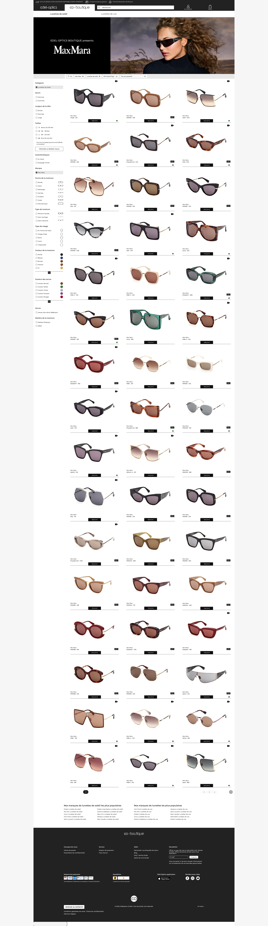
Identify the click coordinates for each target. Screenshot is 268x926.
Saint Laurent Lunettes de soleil (75, 819)
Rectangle (41, 189)
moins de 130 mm (46, 127)
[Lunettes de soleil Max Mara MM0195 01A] (206, 495)
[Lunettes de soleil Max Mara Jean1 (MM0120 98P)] (206, 761)
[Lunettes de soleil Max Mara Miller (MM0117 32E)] (94, 717)
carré (40, 241)
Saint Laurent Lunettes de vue (181, 811)
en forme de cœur (44, 230)
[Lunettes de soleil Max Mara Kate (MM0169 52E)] (206, 140)
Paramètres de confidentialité (74, 853)
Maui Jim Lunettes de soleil (107, 814)
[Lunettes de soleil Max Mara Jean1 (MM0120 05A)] (206, 96)
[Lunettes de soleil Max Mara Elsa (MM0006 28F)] (94, 761)
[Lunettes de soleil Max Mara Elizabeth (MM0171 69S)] (206, 628)
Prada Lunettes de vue (142, 814)
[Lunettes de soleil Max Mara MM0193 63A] (206, 539)
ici (180, 861)
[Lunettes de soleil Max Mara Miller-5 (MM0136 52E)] (206, 318)
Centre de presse (70, 850)
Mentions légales (70, 914)
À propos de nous (70, 847)
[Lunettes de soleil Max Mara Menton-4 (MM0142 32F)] (150, 451)
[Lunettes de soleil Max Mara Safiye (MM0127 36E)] (206, 717)
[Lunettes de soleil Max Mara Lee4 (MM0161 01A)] (94, 406)
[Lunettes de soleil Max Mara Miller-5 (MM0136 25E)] (150, 274)
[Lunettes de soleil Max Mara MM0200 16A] (206, 406)
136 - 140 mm (44, 134)
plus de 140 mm (45, 138)
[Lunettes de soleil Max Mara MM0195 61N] (150, 185)
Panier (210, 9)
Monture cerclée (43, 213)
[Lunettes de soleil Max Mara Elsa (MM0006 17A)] (94, 495)
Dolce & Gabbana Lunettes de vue (146, 819)
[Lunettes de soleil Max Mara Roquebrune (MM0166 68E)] (150, 406)
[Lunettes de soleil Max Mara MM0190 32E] (150, 672)
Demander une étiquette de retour (146, 850)
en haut (201, 906)
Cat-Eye (40, 193)
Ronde (40, 182)
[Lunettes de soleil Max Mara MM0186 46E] (94, 584)
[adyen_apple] (86, 878)
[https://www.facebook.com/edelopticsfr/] (187, 878)
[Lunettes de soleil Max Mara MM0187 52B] (94, 229)
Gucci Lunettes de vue (142, 816)
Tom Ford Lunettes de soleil (73, 816)
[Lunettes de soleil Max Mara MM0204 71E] (150, 584)
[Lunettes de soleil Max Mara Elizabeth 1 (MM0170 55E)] (150, 628)
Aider (136, 847)
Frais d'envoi (103, 853)
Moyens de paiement (106, 850)
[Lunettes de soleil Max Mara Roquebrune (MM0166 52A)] (150, 140)
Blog (135, 853)
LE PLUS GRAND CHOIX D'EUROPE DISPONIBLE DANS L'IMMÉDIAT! (61, 2)
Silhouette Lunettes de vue (179, 816)
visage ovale (42, 234)
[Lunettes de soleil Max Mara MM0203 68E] (206, 451)
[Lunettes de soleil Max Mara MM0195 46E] (150, 96)
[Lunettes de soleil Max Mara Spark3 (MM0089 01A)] (94, 451)
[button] (49, 7)
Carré (40, 186)
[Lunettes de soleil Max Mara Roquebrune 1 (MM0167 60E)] (94, 539)
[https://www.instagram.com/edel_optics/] (192, 878)
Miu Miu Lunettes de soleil (73, 811)
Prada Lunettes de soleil (72, 809)
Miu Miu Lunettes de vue (142, 811)
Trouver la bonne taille (49, 149)
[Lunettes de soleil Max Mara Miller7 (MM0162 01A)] (150, 761)
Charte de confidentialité (95, 911)
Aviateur (41, 196)
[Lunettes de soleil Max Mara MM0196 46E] (94, 140)
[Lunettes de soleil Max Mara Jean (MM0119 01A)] (150, 229)
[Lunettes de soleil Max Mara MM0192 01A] (150, 495)
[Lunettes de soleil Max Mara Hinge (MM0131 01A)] (94, 96)
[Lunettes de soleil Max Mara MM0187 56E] (94, 318)
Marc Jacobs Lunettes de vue (180, 814)
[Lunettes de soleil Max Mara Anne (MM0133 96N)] (150, 318)
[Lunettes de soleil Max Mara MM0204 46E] (206, 584)
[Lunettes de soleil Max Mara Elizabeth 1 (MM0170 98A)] (206, 274)
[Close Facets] (49, 76)
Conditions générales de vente (74, 911)
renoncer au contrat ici (74, 907)
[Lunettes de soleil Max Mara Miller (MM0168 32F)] (150, 362)
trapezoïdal (42, 245)
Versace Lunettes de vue (178, 809)
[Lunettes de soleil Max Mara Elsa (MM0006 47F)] (94, 185)
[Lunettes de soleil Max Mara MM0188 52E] (94, 672)
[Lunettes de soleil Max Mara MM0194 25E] (206, 362)
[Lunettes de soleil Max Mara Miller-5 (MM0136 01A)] (94, 274)
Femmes (41, 97)
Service (101, 847)
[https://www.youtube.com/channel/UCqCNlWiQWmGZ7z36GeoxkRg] (198, 878)
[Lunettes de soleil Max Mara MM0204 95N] (150, 539)
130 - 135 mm (44, 131)
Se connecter (188, 9)
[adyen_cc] (65, 878)
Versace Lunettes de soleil (106, 816)
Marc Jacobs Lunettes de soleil (108, 819)
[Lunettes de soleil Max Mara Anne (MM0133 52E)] (206, 229)
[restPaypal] (80, 878)
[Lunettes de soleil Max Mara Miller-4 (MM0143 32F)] (150, 717)
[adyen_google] (90, 878)
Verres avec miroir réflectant (48, 312)
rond (40, 237)
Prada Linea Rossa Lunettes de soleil (110, 809)
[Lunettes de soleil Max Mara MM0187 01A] (206, 185)
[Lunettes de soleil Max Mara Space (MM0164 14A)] (206, 672)
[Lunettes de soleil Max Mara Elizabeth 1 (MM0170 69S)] (94, 362)
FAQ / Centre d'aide (141, 855)
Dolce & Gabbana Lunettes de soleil (109, 811)
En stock (41, 159)
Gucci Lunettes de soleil (72, 814)
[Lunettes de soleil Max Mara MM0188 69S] (94, 628)
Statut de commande (141, 858)
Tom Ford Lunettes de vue (143, 809)
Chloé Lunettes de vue (178, 819)
